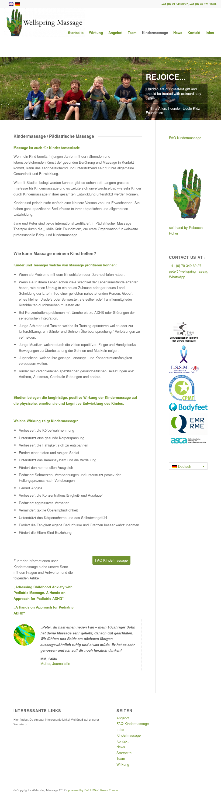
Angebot (115, 32)
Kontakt (194, 32)
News (177, 32)
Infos (210, 32)
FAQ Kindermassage (185, 137)
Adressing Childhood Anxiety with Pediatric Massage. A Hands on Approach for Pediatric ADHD (42, 592)
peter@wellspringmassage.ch (192, 271)
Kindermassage (155, 32)
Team (132, 32)
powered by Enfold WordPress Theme (93, 790)
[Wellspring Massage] (44, 32)
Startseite (76, 32)
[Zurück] (4, 88)
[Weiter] (216, 88)
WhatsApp (177, 276)
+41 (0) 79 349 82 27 (185, 265)
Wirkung (96, 32)
